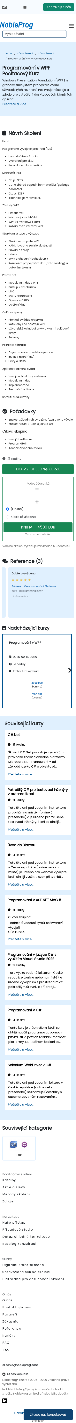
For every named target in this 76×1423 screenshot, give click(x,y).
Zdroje (8, 1201)
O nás (7, 1300)
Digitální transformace (23, 1265)
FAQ (6, 1342)
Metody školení (16, 1194)
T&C (6, 1349)
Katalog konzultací (19, 1243)
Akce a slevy (13, 1187)
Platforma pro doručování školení (33, 1279)
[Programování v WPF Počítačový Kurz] (20, 24)
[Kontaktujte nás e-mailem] (25, 7)
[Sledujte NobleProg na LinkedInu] (4, 1400)
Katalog (9, 1180)
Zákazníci (10, 1321)
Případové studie (17, 1229)
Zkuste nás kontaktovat (48, 1414)
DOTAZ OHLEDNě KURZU (38, 469)
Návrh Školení (25, 53)
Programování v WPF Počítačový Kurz (30, 58)
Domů (8, 53)
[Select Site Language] (4, 7)
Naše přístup (14, 1222)
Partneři (9, 1314)
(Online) (17, 509)
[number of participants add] (38, 502)
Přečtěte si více (14, 104)
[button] (68, 670)
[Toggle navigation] (71, 25)
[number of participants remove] (38, 489)
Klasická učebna (23, 517)
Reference (11, 1328)
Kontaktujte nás (59, 7)
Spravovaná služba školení (26, 1272)
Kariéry (8, 1335)
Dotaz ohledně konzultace (26, 1237)
